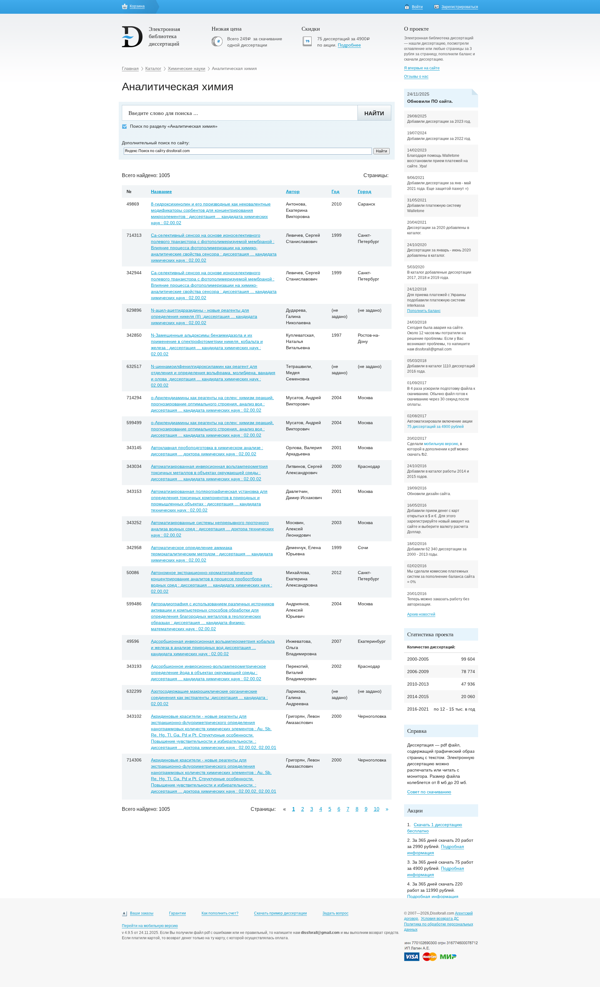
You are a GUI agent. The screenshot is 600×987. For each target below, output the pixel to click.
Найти (374, 113)
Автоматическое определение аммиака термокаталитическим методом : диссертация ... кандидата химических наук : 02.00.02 (212, 554)
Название (161, 191)
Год (335, 191)
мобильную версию (441, 444)
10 (376, 809)
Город (364, 191)
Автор (293, 191)
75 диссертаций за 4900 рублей (435, 426)
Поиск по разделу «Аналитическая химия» (174, 126)
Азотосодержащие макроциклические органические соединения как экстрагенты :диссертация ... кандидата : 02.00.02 (209, 697)
